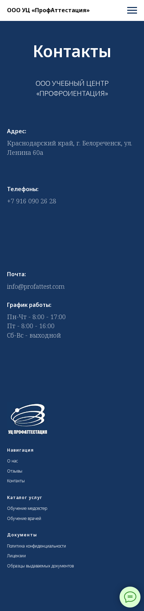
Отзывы (14, 471)
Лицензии (16, 556)
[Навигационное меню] (132, 10)
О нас (12, 461)
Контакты (16, 481)
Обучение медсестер (27, 508)
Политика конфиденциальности (36, 546)
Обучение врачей (24, 518)
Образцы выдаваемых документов (40, 566)
